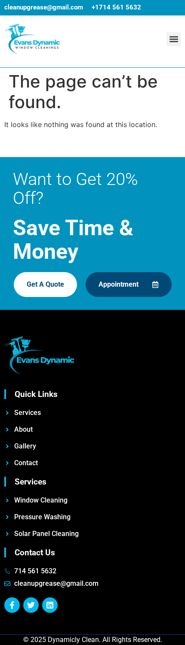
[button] (173, 39)
